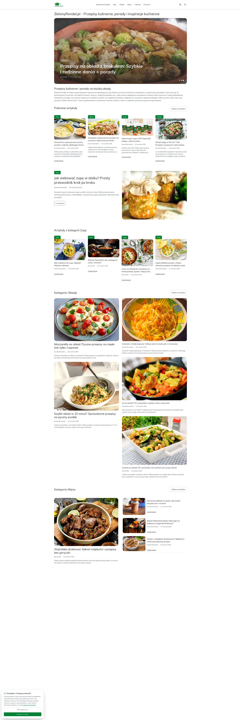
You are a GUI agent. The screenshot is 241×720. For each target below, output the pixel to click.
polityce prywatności (29, 705)
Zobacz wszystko (178, 109)
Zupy (114, 4)
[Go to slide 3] (183, 80)
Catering (137, 4)
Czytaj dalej (60, 203)
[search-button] (180, 4)
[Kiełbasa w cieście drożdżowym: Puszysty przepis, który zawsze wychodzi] (120, 51)
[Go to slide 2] (181, 80)
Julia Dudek (63, 77)
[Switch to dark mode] (185, 4)
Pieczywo (146, 4)
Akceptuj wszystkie (22, 714)
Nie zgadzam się (22, 710)
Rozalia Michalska (59, 148)
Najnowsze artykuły (103, 4)
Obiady (121, 4)
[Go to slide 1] (179, 80)
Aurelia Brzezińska (60, 269)
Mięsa (129, 4)
